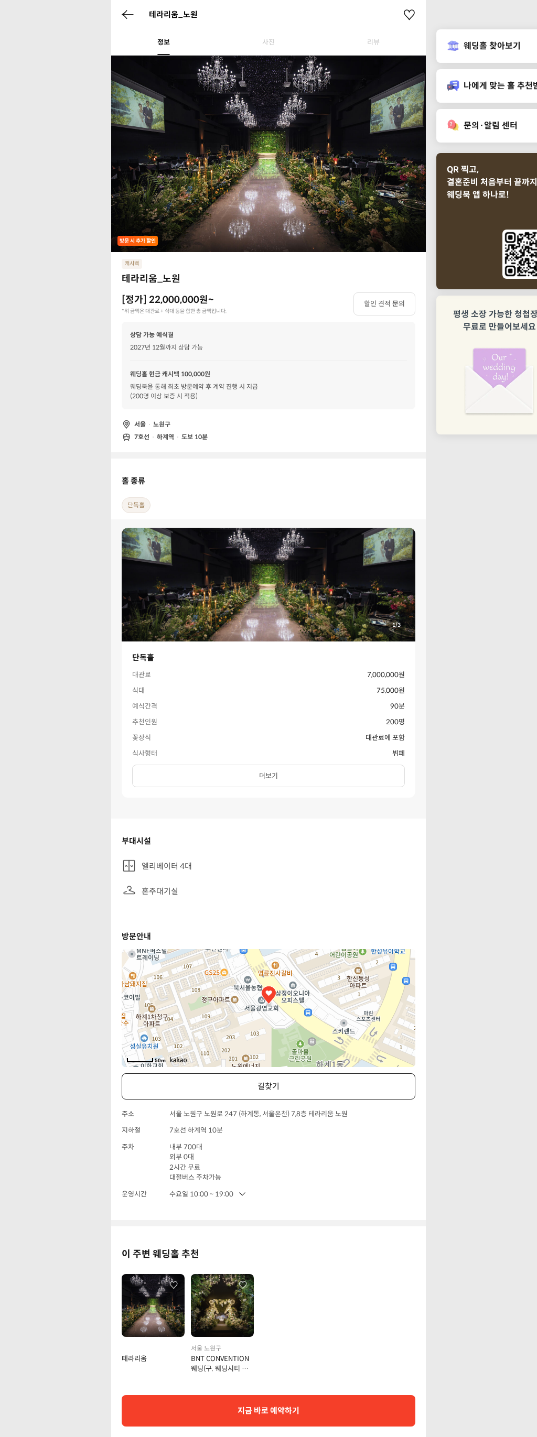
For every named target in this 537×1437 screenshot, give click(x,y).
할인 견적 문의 (384, 303)
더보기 (268, 775)
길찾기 (268, 1086)
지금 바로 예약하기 (268, 1411)
